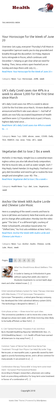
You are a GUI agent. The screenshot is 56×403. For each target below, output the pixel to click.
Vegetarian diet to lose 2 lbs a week (26, 151)
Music (10, 247)
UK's (34, 140)
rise (17, 140)
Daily (51, 136)
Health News (16, 186)
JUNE (36, 79)
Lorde (47, 244)
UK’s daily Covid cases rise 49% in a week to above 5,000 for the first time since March (28, 94)
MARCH (10, 140)
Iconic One (13, 400)
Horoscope (27, 79)
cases (37, 136)
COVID (44, 136)
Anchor (25, 244)
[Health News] (28, 11)
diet (30, 186)
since (22, 140)
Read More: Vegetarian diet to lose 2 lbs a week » (24, 179)
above (31, 136)
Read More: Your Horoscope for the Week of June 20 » (27, 71)
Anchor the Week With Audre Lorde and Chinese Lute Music (26, 203)
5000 (24, 136)
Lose (35, 186)
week (42, 79)
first (4, 140)
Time (28, 140)
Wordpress (41, 400)
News (13, 79)
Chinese (40, 244)
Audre (33, 244)
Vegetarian (44, 186)
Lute (4, 247)
